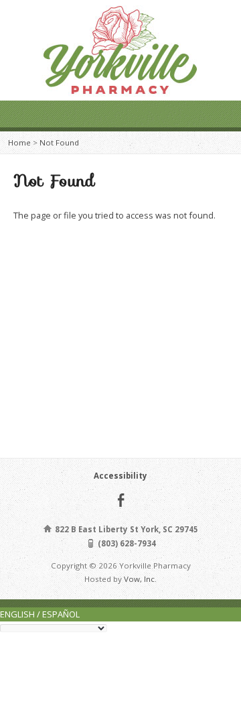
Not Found (59, 142)
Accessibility (120, 476)
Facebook (121, 499)
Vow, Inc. (140, 579)
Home (19, 142)
